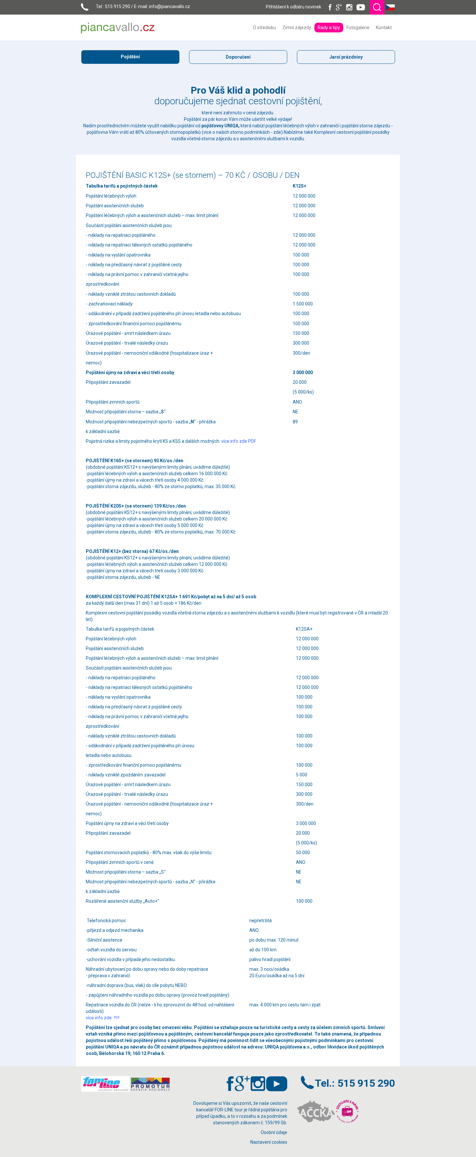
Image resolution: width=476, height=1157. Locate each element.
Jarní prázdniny (346, 57)
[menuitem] (264, 27)
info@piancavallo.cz (169, 6)
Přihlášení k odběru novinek (293, 6)
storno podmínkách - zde (255, 132)
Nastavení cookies (268, 1142)
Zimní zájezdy (296, 27)
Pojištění (130, 56)
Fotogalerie (357, 27)
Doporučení (238, 57)
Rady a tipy (329, 27)
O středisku (264, 27)
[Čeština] (390, 6)
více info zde (103, 1017)
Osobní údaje (274, 1132)
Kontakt (384, 27)
